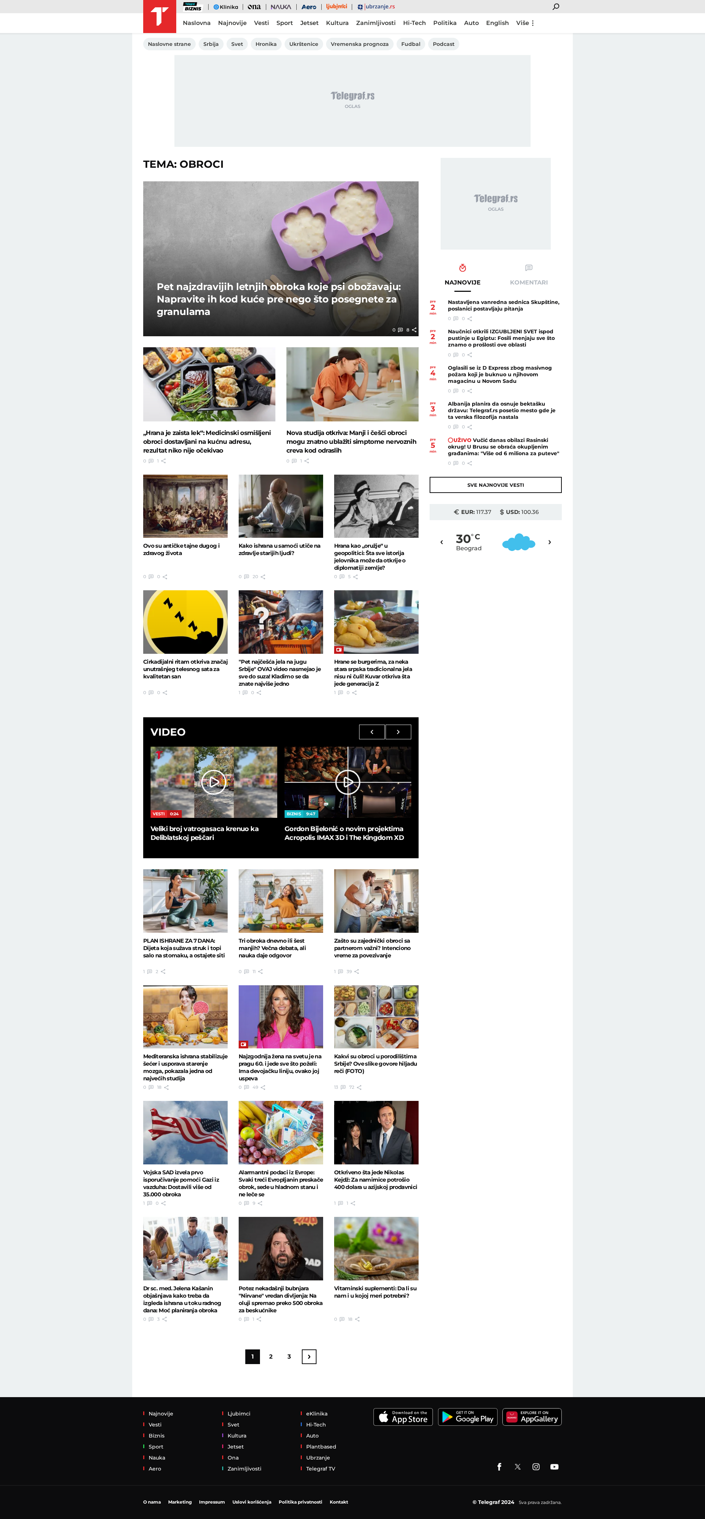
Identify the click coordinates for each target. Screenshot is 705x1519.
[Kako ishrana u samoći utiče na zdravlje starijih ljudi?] (281, 506)
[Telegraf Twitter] (517, 1467)
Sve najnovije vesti (495, 485)
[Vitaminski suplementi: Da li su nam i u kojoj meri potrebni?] (376, 1248)
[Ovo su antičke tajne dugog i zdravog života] (185, 506)
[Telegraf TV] (554, 1467)
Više (522, 22)
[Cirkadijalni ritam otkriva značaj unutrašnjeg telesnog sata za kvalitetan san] (185, 621)
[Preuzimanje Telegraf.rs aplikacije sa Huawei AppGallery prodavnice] (532, 1417)
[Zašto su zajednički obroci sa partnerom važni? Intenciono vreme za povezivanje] (376, 900)
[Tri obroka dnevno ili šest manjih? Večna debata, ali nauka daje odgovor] (281, 900)
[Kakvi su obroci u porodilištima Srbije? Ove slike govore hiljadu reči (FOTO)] (376, 1016)
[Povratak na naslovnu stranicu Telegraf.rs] (159, 16)
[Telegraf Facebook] (499, 1467)
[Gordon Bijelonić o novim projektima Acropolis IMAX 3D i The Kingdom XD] (348, 782)
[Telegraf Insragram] (536, 1467)
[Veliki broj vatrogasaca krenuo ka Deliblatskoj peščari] (214, 782)
